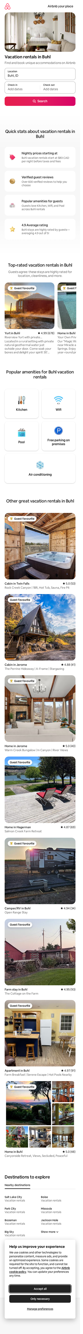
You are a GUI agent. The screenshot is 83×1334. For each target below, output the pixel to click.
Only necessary (40, 1299)
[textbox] (22, 89)
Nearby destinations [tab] (17, 1185)
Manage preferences (40, 1309)
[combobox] (40, 75)
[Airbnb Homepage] (7, 6)
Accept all (40, 1289)
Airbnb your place (60, 6)
